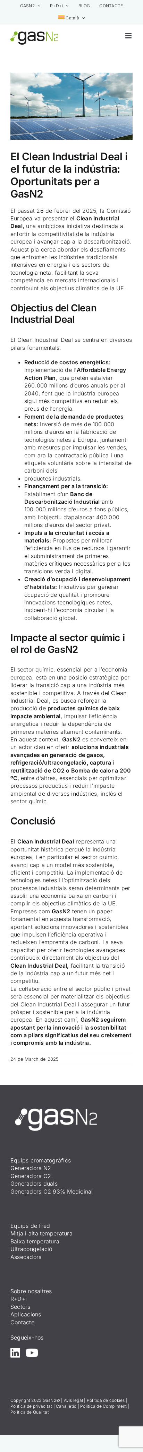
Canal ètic (66, 1406)
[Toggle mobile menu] (129, 35)
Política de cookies (106, 1400)
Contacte (22, 1322)
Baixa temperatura (34, 1241)
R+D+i (18, 1298)
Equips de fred (30, 1225)
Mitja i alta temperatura (41, 1233)
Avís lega (73, 1400)
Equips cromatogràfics (40, 1160)
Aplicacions (25, 1314)
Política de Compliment (103, 1406)
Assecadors (25, 1256)
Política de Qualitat (29, 1412)
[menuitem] (72, 18)
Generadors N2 (30, 1168)
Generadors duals (34, 1183)
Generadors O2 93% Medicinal (51, 1191)
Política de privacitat (31, 1406)
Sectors (20, 1306)
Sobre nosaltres (31, 1291)
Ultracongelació (31, 1248)
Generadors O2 (30, 1175)
